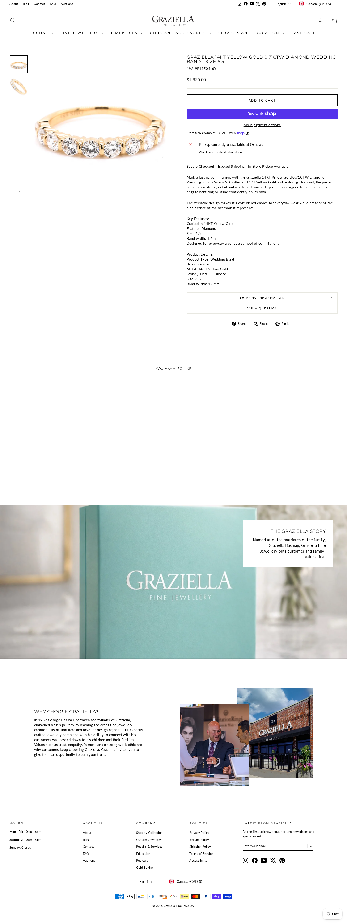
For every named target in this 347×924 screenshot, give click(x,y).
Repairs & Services (149, 846)
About (13, 4)
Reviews (142, 860)
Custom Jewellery (149, 840)
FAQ (53, 4)
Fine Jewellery (80, 33)
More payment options (262, 125)
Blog (26, 4)
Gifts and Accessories (179, 33)
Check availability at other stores (220, 152)
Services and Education (249, 33)
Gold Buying (144, 867)
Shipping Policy (200, 846)
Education (143, 853)
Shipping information (262, 297)
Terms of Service (201, 853)
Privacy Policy (199, 832)
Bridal (41, 33)
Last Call (304, 33)
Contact (39, 4)
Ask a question (262, 308)
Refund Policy (199, 840)
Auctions (67, 4)
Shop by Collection (149, 832)
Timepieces (124, 33)
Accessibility (198, 860)
